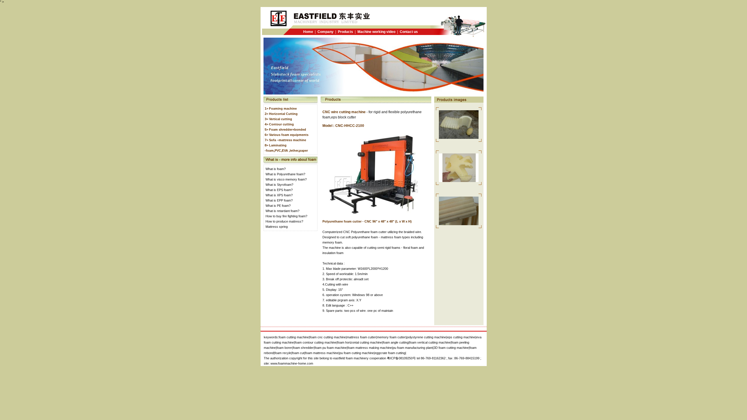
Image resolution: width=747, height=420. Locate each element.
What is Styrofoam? (279, 184)
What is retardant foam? (282, 211)
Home (308, 32)
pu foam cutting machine (356, 353)
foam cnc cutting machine (328, 337)
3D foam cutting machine (451, 347)
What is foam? (276, 169)
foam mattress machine (321, 353)
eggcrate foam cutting (390, 353)
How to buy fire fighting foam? (286, 216)
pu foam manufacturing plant (413, 347)
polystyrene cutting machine (426, 337)
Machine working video (376, 32)
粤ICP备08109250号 (401, 358)
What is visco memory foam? (286, 179)
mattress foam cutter (361, 337)
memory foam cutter (391, 337)
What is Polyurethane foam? (285, 174)
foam (331, 347)
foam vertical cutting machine (430, 342)
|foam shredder (303, 347)
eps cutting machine (461, 337)
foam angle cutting (396, 342)
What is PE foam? (278, 205)
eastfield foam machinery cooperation (360, 358)
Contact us (409, 32)
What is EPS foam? (279, 190)
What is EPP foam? (279, 200)
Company (325, 32)
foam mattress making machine (370, 347)
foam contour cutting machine (315, 342)
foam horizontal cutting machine (359, 342)
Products (345, 32)
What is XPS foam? (279, 195)
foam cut (298, 353)
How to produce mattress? (284, 221)
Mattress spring (277, 226)
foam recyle (283, 353)
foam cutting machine (294, 337)
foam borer (284, 347)
